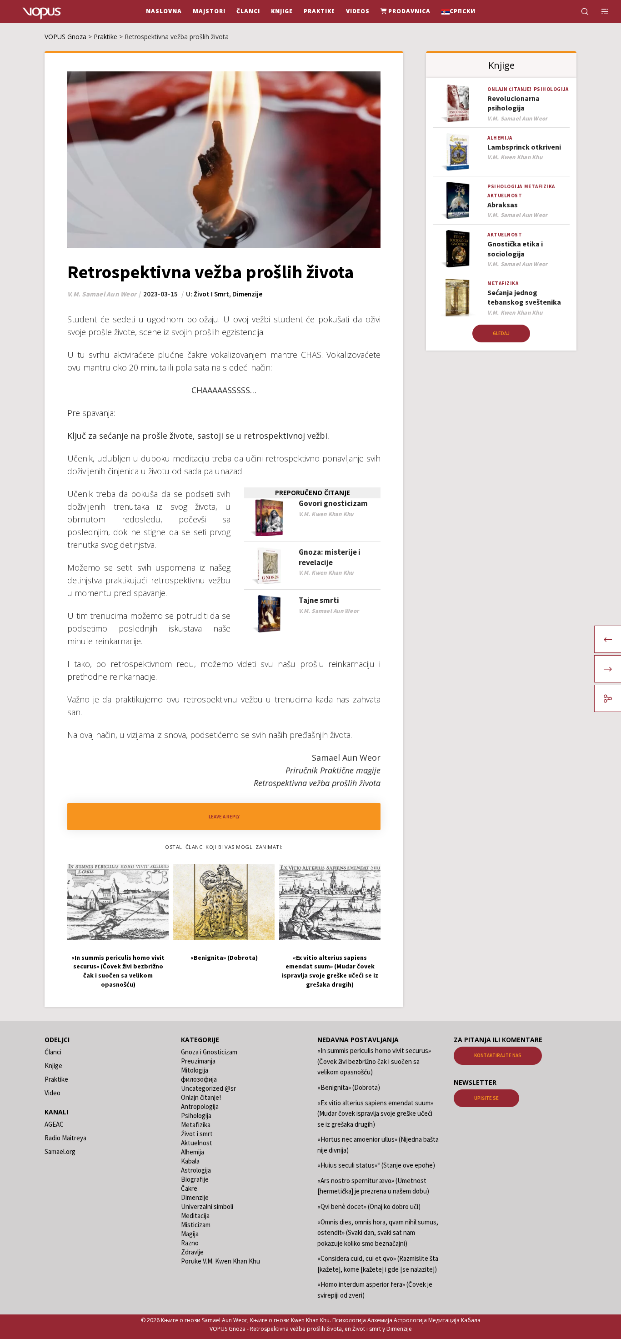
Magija (190, 1233)
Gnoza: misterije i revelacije (330, 557)
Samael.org (60, 1151)
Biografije (195, 1179)
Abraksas (502, 204)
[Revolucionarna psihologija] (458, 103)
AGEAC (54, 1124)
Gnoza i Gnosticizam (209, 1052)
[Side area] (599, 11)
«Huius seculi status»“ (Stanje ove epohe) (376, 1165)
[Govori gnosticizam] (269, 517)
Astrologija (196, 1170)
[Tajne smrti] (269, 614)
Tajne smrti (319, 600)
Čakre (189, 1188)
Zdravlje (192, 1252)
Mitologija (194, 1070)
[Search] (579, 11)
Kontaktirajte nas (497, 1055)
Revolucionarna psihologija (513, 103)
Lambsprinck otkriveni (524, 146)
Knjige (53, 1065)
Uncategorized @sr (208, 1088)
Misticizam (195, 1224)
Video (52, 1092)
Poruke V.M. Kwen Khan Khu (220, 1261)
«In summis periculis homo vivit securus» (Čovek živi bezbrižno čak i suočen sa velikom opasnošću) (374, 1061)
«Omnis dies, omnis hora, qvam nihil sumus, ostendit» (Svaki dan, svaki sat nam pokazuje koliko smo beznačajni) (377, 1233)
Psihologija (551, 89)
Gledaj (501, 333)
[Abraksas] (458, 201)
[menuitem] (458, 11)
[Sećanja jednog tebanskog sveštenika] (458, 297)
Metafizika (539, 186)
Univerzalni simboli (207, 1206)
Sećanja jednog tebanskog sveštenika (524, 297)
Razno (190, 1243)
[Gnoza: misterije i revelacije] (269, 566)
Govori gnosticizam (333, 503)
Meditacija (195, 1215)
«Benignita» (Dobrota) (348, 1087)
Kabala (190, 1161)
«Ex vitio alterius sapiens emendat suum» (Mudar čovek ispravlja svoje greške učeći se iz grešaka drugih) (375, 1113)
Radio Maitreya (65, 1137)
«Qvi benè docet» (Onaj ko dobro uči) (369, 1206)
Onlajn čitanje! (509, 89)
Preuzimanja (198, 1061)
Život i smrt (211, 294)
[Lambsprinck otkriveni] (458, 152)
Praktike (56, 1079)
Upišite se (486, 1098)
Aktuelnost (504, 195)
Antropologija (200, 1106)
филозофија (199, 1079)
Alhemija (499, 138)
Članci (53, 1052)
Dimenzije (247, 294)
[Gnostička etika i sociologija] (458, 249)
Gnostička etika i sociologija (515, 248)
